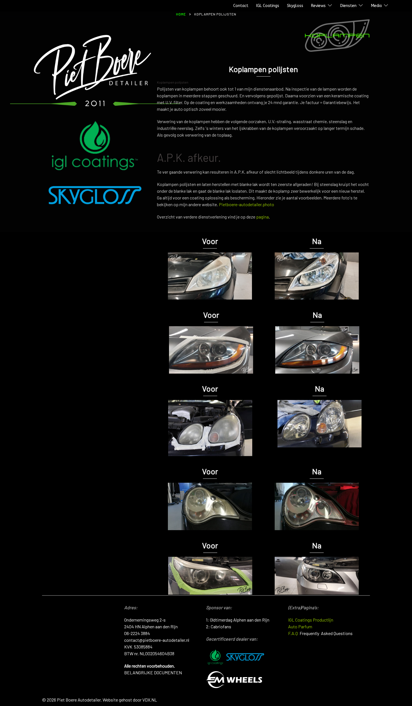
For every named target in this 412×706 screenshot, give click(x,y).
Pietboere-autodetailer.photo (247, 204)
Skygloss (295, 5)
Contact (240, 5)
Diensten (348, 5)
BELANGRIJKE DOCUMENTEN (153, 672)
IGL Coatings (267, 5)
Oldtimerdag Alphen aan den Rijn (239, 619)
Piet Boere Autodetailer (29, 6)
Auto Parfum (300, 626)
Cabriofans (221, 626)
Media (376, 5)
